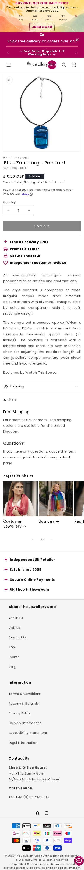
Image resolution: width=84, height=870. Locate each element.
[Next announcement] (76, 53)
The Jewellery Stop (28, 855)
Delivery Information (25, 723)
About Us (16, 618)
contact (63, 457)
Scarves (46, 521)
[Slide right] (51, 539)
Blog (12, 667)
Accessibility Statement (28, 733)
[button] (8, 65)
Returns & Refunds (24, 703)
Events (14, 657)
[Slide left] (32, 539)
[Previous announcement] (8, 53)
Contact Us (18, 637)
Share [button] (12, 400)
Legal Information (23, 742)
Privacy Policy (20, 713)
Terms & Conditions (25, 694)
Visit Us (14, 627)
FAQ (12, 647)
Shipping (29, 182)
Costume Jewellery (12, 524)
